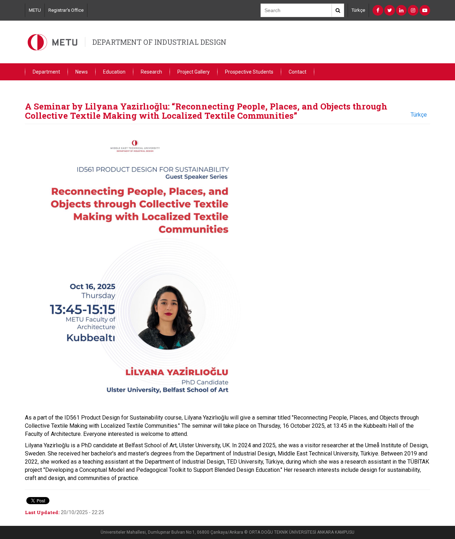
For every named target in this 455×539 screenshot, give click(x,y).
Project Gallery (193, 72)
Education (114, 72)
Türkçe (358, 10)
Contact (297, 72)
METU (35, 10)
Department (46, 72)
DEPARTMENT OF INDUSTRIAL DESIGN (159, 42)
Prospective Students (249, 72)
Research (151, 72)
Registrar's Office (66, 10)
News (81, 72)
